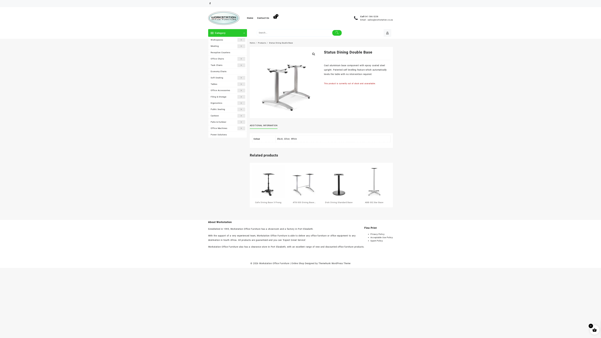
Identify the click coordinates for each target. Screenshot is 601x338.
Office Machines (219, 128)
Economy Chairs (219, 71)
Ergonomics (216, 103)
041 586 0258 (371, 16)
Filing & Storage (218, 97)
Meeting (215, 46)
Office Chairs (217, 59)
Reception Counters (220, 52)
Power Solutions (219, 134)
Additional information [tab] (263, 125)
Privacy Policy (377, 234)
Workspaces (217, 40)
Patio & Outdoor (218, 122)
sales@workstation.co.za (380, 20)
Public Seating (218, 109)
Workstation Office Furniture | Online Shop (281, 263)
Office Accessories (220, 90)
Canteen (215, 116)
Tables (214, 84)
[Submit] (337, 33)
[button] (313, 54)
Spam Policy (376, 241)
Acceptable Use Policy (381, 237)
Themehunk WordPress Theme (334, 263)
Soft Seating (217, 78)
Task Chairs (217, 65)
